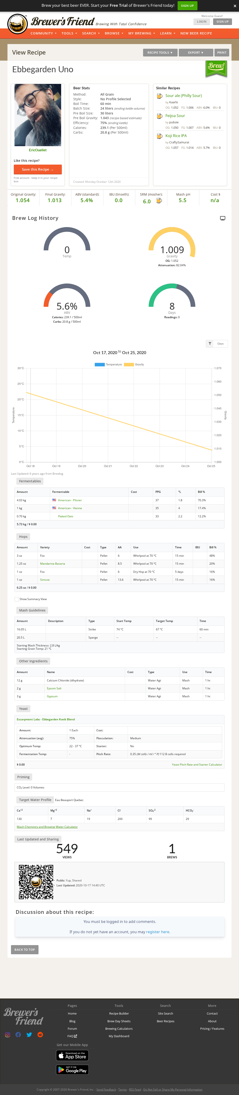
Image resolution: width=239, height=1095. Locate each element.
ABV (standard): (87, 194)
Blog (72, 1021)
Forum (72, 1028)
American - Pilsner (70, 500)
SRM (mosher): (151, 194)
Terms (122, 1090)
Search (89, 33)
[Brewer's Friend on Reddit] (40, 1036)
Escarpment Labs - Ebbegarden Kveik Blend (46, 719)
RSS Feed (135, 1090)
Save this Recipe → (38, 169)
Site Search (165, 1013)
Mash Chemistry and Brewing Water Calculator (47, 827)
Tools (68, 33)
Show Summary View (33, 599)
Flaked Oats (65, 516)
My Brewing (139, 33)
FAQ (70, 1036)
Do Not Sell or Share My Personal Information (172, 1090)
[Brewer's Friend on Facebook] (18, 1036)
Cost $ (215, 194)
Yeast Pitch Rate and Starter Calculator (197, 764)
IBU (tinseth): (119, 194)
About (212, 1021)
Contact (212, 1013)
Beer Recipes (165, 1021)
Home (72, 1013)
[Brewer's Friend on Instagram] (7, 1036)
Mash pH (183, 194)
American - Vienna (70, 508)
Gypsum (52, 696)
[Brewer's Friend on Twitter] (29, 1036)
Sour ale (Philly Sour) (183, 95)
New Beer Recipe (196, 33)
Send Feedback (106, 1090)
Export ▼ (196, 52)
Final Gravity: (55, 194)
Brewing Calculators (119, 1028)
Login (202, 22)
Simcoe (45, 580)
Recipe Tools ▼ (160, 52)
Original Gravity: (23, 194)
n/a (215, 200)
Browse (112, 33)
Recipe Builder (119, 1013)
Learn (166, 33)
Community (42, 33)
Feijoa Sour (175, 115)
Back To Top (24, 949)
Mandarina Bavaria (52, 564)
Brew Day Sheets (118, 1021)
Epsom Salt (54, 688)
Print (222, 52)
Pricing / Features (212, 1028)
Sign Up (187, 5)
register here (157, 931)
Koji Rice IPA (176, 135)
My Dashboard (119, 1036)
